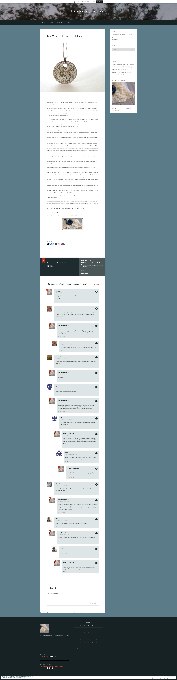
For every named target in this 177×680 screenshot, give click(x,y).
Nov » (78, 648)
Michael (58, 518)
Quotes (68, 22)
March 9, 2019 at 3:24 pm (61, 292)
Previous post (86, 271)
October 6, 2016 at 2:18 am (68, 564)
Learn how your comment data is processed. (71, 612)
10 (76, 636)
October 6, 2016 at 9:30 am (68, 435)
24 (76, 642)
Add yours (96, 284)
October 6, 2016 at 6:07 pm (63, 374)
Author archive (48, 266)
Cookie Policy (23, 677)
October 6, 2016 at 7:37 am (63, 501)
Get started (99, 1)
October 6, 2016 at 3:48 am (61, 485)
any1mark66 (59, 356)
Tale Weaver (100, 262)
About (51, 22)
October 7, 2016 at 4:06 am (66, 344)
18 (80, 639)
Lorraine (58, 291)
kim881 (58, 484)
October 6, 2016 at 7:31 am (63, 402)
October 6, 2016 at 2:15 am (63, 534)
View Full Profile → (116, 110)
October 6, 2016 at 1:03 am (61, 520)
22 (96, 639)
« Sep (75, 648)
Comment (94, 603)
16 (100, 636)
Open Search (135, 22)
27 (88, 642)
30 (100, 642)
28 (92, 642)
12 (84, 636)
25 (80, 642)
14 (92, 636)
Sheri (57, 386)
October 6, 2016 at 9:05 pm (61, 309)
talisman (85, 266)
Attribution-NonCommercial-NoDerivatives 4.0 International (51, 667)
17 (76, 639)
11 (80, 636)
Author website (51, 266)
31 (76, 646)
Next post (85, 273)
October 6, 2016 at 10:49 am (73, 470)
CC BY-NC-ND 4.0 (44, 656)
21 (92, 639)
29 (96, 642)
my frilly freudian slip (63, 325)
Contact (59, 22)
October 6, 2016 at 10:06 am (71, 454)
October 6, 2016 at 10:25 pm (64, 327)
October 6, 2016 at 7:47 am (66, 419)
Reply (96, 292)
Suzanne (58, 308)
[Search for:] (123, 49)
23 (100, 639)
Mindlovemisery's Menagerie (90, 262)
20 (88, 639)
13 (88, 636)
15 (96, 636)
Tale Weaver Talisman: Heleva (64, 36)
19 (84, 639)
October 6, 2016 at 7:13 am (61, 388)
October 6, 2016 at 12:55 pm (61, 358)
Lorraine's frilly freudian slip (88, 11)
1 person (64, 336)
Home (43, 22)
